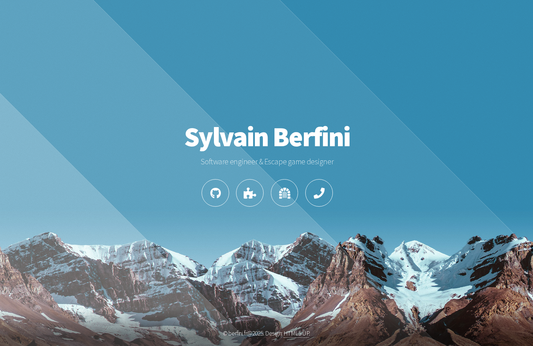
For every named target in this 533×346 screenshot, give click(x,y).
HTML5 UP (296, 333)
